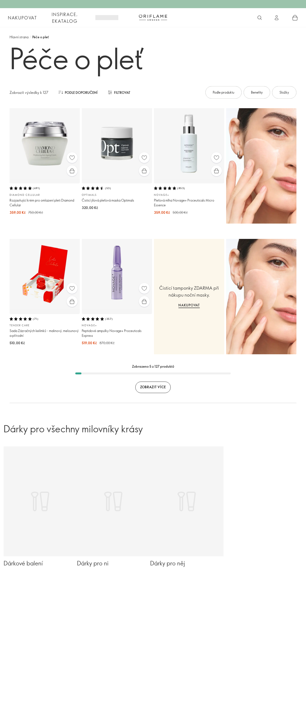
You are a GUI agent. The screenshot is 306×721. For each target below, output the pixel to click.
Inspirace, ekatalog (65, 17)
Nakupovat (22, 18)
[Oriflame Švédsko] (153, 17)
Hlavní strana (19, 37)
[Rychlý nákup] (72, 170)
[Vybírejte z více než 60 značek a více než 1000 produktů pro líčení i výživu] (259, 17)
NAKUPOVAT (189, 305)
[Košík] (295, 18)
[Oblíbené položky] (72, 157)
